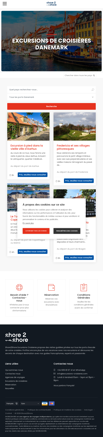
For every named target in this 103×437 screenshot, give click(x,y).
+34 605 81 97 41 (65, 370)
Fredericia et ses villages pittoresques (73, 147)
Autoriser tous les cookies (36, 231)
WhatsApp (80, 370)
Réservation (10, 384)
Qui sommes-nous (14, 370)
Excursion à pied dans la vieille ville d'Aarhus (27, 147)
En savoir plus (28, 223)
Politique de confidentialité (39, 410)
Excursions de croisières (16, 381)
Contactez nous (12, 373)
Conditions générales (14, 410)
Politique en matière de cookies (67, 410)
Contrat (8, 413)
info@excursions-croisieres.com (72, 373)
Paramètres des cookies (67, 231)
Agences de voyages (15, 377)
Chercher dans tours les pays (79, 75)
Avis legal (88, 410)
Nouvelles (9, 388)
